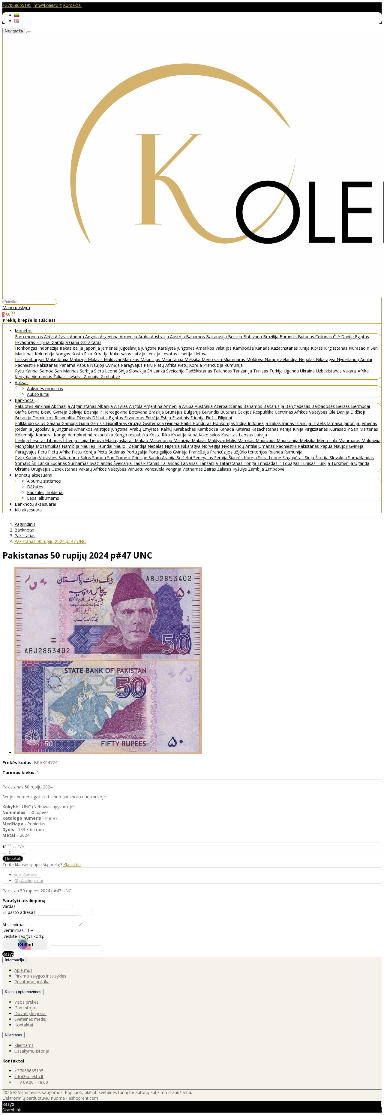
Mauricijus (150, 359)
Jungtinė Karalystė (159, 348)
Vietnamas (42, 376)
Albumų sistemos (44, 481)
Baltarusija (217, 336)
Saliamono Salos (75, 457)
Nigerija (173, 446)
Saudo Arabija (162, 457)
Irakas (66, 348)
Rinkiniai (42, 406)
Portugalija (137, 452)
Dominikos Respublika (54, 417)
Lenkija (153, 354)
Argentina (110, 336)
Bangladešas (298, 406)
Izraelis (319, 423)
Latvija (139, 354)
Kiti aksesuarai (29, 510)
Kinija (305, 348)
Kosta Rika (82, 354)
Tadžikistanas (199, 371)
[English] (16, 21)
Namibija (71, 446)
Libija (84, 440)
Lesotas (169, 354)
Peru (149, 365)
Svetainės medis (30, 1019)
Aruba (144, 336)
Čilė (337, 336)
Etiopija (198, 417)
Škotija (322, 457)
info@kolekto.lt (47, 5)
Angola (92, 336)
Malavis (96, 359)
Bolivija (235, 336)
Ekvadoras (25, 342)
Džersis (84, 417)
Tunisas (261, 371)
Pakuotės (24, 406)
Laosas (246, 435)
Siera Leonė (106, 371)
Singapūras (293, 457)
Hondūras (203, 423)
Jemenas (110, 348)
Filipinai (44, 342)
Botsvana (253, 336)
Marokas (131, 359)
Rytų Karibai (27, 371)
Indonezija (49, 348)
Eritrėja (153, 417)
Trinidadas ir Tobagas (279, 463)
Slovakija (138, 371)
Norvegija (212, 446)
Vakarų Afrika (356, 371)
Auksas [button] (21, 382)
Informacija (14, 960)
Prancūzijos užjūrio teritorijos (239, 452)
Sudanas (59, 463)
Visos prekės (26, 1002)
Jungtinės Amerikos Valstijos (205, 348)
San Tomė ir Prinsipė (127, 457)
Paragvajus (132, 365)
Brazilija (271, 336)
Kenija (286, 429)
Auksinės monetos (45, 388)
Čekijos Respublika (256, 412)
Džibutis (100, 417)
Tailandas (223, 371)
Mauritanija (172, 359)
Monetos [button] (23, 330)
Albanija (106, 406)
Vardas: (9, 906)
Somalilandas (361, 457)
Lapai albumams (43, 498)
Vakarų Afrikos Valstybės (103, 469)
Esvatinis (181, 417)
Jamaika (335, 423)
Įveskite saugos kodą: (23, 936)
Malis (231, 440)
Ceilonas (324, 336)
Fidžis (212, 417)
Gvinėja (173, 423)
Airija (49, 336)
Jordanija (24, 429)
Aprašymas (25, 875)
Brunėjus (174, 412)
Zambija (92, 376)
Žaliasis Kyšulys (232, 469)
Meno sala (212, 359)
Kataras (243, 429)
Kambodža (244, 348)
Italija (78, 348)
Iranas (288, 423)
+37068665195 (17, 5)
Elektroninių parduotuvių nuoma (33, 1098)
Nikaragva (326, 359)
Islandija (303, 423)
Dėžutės (35, 487)
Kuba (193, 435)
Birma (34, 412)
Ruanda (276, 452)
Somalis (23, 463)
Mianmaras (234, 359)
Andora (77, 336)
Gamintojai (25, 1008)
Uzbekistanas (329, 371)
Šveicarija (176, 371)
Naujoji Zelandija (282, 359)
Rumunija (233, 365)
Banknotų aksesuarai (35, 504)
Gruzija (135, 423)
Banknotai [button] (24, 400)
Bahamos (196, 336)
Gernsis (98, 423)
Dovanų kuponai (30, 1013)
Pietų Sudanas (111, 452)
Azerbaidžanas (228, 406)
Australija (160, 336)
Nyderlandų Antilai (354, 359)
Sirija (123, 371)
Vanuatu (136, 469)
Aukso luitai (38, 394)
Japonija (92, 348)
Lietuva (201, 354)
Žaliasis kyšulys (68, 376)
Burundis (289, 336)
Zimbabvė (110, 376)
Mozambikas (49, 446)
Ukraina (308, 371)
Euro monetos (29, 336)
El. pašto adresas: (19, 912)
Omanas (267, 446)
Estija (166, 417)
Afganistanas (84, 406)
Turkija (276, 371)
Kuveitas (230, 435)
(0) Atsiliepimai (29, 880)
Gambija (60, 342)
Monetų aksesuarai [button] (33, 475)
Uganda (292, 371)
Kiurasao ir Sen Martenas (353, 429)
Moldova (255, 359)
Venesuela (155, 469)
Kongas (63, 354)
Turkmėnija (342, 463)
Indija (242, 423)
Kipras (317, 348)
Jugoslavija (130, 348)
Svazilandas (101, 463)
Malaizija (79, 359)
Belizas (343, 406)
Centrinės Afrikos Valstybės (301, 412)
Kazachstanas (285, 348)
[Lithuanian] (16, 15)
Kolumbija (45, 354)
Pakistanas (48, 365)
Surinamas (79, 463)
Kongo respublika (131, 435)
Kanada (263, 348)
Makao (142, 440)
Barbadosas (323, 406)
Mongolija (25, 446)
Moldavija (371, 440)
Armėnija (129, 336)
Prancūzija (213, 365)
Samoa (47, 371)
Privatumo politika (32, 981)
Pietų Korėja (190, 365)
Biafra (21, 412)
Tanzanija (243, 371)
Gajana (54, 423)
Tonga (250, 463)
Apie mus (23, 970)
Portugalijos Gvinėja (168, 452)
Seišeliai (185, 457)
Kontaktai (72, 5)
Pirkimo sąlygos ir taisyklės (40, 976)
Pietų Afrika (166, 365)
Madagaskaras (120, 440)
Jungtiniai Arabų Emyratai (136, 429)
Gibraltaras (90, 342)
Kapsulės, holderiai (45, 492)
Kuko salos (121, 354)
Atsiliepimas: (14, 924)
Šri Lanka (156, 371)
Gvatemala (154, 423)
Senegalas (203, 457)
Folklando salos (30, 423)
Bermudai (360, 406)
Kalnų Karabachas (179, 429)
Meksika (193, 359)
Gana (74, 342)
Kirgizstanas (336, 348)
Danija (348, 336)
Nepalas (307, 359)
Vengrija (23, 376)
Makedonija (58, 359)
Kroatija (101, 354)
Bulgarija (193, 412)
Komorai (45, 435)
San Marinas (67, 371)
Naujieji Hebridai (96, 446)
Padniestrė (26, 365)
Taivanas (189, 463)
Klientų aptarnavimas (23, 992)
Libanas (55, 440)
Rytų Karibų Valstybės (36, 457)
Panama (67, 365)
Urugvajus (41, 469)
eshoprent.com (83, 1098)
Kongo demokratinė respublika (84, 435)
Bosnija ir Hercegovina (106, 412)
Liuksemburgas (30, 359)
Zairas (210, 469)
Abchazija (61, 406)
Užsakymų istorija (31, 1051)
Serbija (87, 371)
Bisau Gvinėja (54, 412)
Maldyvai (113, 359)
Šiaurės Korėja (243, 457)
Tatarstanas (231, 463)
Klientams (13, 1035)
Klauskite (72, 864)
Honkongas (26, 348)
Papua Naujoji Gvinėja (98, 365)
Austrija (178, 336)
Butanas (306, 336)
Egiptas (362, 336)
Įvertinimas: (13, 930)
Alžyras (62, 336)
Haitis (187, 423)
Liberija (186, 354)
